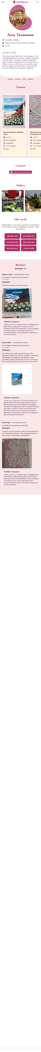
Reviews (30, 79)
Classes (10, 79)
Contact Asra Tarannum (21, 172)
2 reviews (5, 279)
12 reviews (6, 347)
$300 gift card (28, 242)
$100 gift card (28, 236)
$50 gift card (12, 236)
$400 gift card (12, 248)
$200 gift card (12, 242)
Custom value (28, 248)
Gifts (24, 79)
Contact (18, 79)
